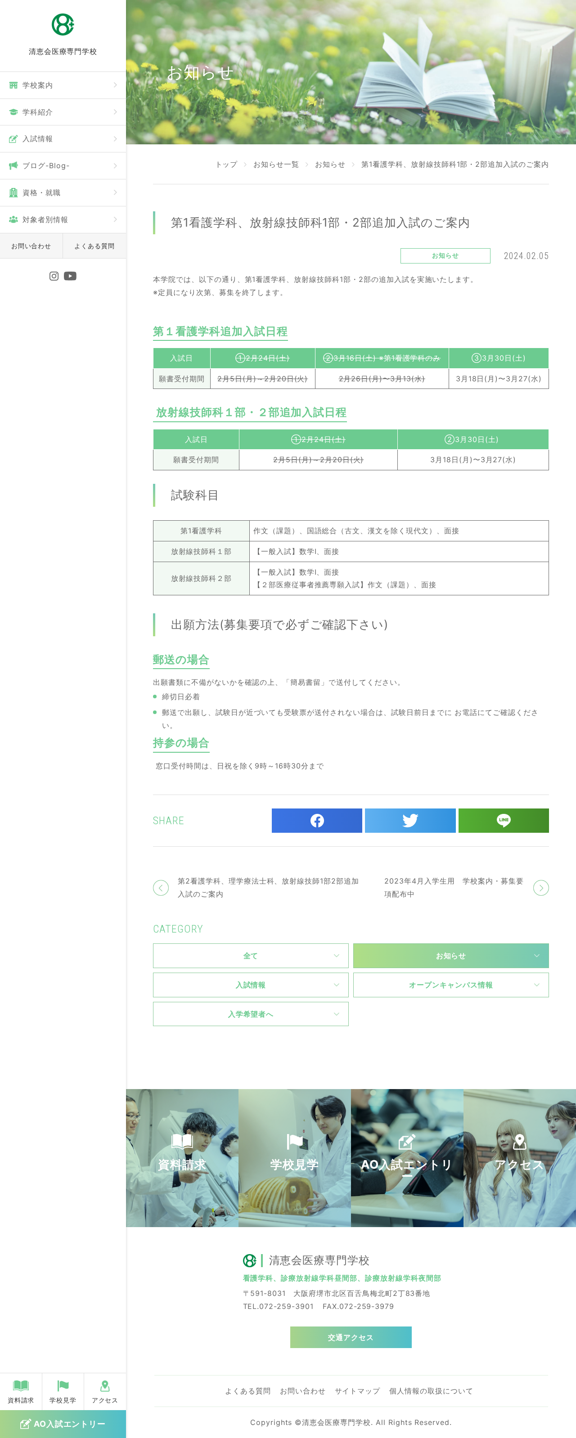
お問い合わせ (31, 246)
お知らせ (330, 164)
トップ (226, 164)
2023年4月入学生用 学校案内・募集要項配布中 (453, 887)
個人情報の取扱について (431, 1390)
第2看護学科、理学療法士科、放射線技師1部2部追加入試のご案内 (268, 887)
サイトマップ (358, 1390)
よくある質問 (94, 246)
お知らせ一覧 (276, 164)
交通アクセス (351, 1337)
